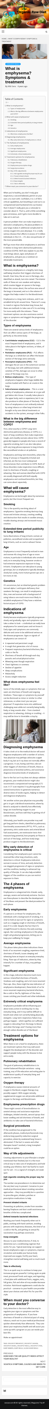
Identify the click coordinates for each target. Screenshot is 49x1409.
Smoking (13, 120)
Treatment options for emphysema (20, 157)
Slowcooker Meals (31, 1348)
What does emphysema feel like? (21, 134)
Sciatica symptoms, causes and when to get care (24, 1364)
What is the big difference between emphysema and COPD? (26, 112)
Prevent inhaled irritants (21, 176)
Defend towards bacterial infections (25, 179)
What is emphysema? (14, 105)
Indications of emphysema (16, 131)
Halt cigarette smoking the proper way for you (28, 174)
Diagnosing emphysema (15, 137)
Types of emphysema (17, 108)
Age (11, 125)
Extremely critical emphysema (20, 154)
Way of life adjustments (18, 171)
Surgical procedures (17, 168)
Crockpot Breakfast (15, 1343)
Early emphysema (16, 146)
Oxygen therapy (15, 163)
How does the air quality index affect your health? (24, 1356)
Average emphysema (17, 148)
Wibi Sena (12, 86)
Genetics (13, 128)
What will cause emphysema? (18, 117)
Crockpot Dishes (10, 1346)
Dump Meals (18, 1348)
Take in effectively (19, 184)
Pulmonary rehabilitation (18, 160)
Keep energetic (18, 181)
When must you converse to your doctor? (22, 186)
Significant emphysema (18, 151)
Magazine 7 (35, 1403)
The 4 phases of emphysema (17, 143)
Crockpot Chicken (31, 1343)
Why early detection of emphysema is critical (25, 140)
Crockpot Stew (36, 1346)
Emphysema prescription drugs (21, 165)
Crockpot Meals (13, 64)
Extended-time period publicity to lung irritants (26, 123)
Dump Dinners (8, 1348)
